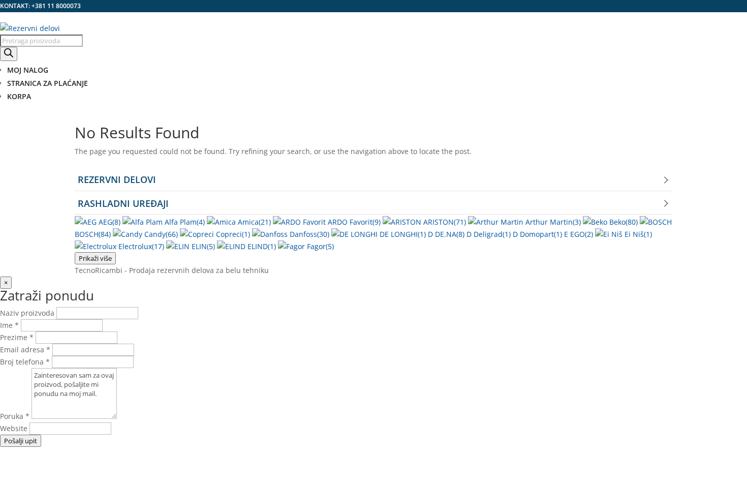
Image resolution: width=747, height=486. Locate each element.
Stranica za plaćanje (47, 83)
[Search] (8, 54)
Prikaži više (95, 258)
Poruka (14, 416)
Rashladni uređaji (123, 203)
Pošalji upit (20, 440)
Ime (9, 325)
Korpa (19, 96)
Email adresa (25, 349)
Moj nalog (27, 70)
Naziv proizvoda (27, 313)
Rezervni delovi (117, 179)
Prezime (17, 337)
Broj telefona (25, 362)
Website (14, 428)
